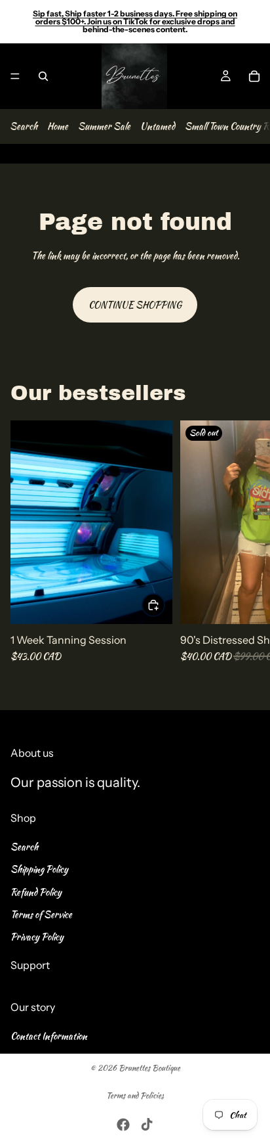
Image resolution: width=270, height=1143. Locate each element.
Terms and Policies (135, 1095)
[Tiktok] (147, 1124)
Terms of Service (41, 914)
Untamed (157, 126)
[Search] (43, 76)
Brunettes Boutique (149, 1067)
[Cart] (254, 76)
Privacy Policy (37, 936)
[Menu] (15, 76)
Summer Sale (104, 126)
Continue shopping (135, 304)
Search (23, 126)
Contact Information (48, 1035)
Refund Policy (36, 891)
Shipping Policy (39, 869)
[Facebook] (123, 1124)
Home (57, 126)
